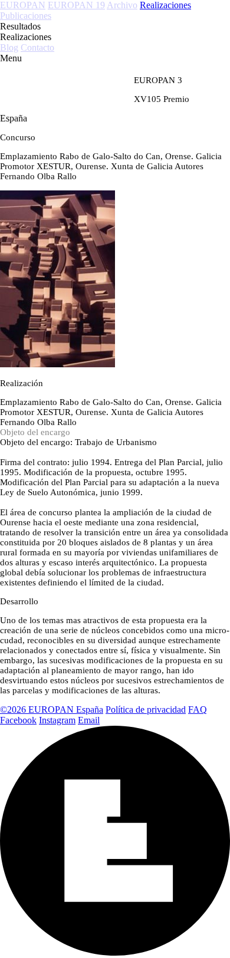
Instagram (57, 720)
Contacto (37, 47)
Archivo (122, 5)
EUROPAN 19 (76, 5)
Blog (9, 47)
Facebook (18, 720)
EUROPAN (22, 5)
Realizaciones (165, 5)
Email (89, 720)
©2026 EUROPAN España (51, 709)
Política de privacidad (146, 709)
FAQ (197, 709)
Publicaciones (25, 16)
